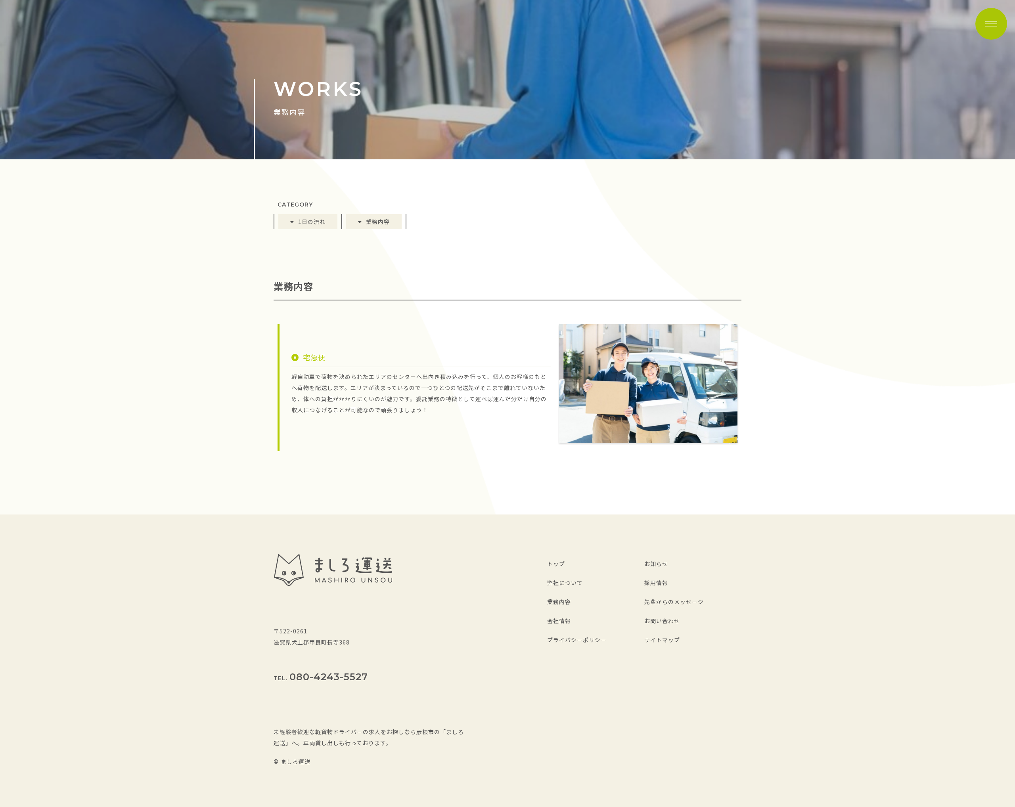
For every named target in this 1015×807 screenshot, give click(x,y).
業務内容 (378, 222)
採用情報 (656, 583)
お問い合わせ (662, 621)
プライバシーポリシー (577, 640)
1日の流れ (312, 222)
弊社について (565, 583)
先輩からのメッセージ (674, 602)
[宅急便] (648, 438)
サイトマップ (662, 640)
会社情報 (559, 621)
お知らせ (656, 564)
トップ (556, 564)
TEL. (321, 678)
